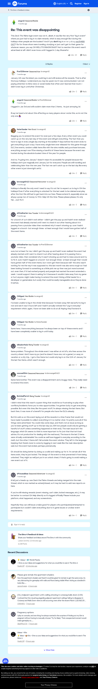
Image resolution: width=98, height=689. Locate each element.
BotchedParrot (23, 396)
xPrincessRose (22, 474)
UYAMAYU (21, 604)
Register (78, 4)
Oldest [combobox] (86, 64)
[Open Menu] (88, 10)
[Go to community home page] (19, 3)
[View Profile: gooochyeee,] (13, 576)
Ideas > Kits (22, 632)
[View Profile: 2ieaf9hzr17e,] (13, 614)
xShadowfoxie (22, 345)
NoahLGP (20, 566)
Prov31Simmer (23, 71)
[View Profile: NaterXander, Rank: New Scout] (13, 130)
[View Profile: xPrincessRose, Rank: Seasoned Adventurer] (13, 475)
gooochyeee (22, 586)
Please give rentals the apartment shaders (35, 575)
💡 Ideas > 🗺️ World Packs (28, 560)
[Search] (71, 3)
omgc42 (21, 21)
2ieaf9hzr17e (22, 624)
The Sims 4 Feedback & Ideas (19, 10)
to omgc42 (45, 71)
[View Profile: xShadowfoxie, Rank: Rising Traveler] (13, 346)
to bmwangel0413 (46, 213)
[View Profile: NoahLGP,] (13, 561)
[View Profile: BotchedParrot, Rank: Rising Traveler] (13, 397)
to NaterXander (40, 322)
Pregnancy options (25, 612)
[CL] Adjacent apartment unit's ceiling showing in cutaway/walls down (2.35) (50, 595)
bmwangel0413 (23, 182)
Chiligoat (20, 296)
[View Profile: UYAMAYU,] (13, 596)
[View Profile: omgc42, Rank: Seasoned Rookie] (14, 22)
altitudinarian (22, 213)
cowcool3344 (22, 373)
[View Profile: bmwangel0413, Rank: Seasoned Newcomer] (13, 183)
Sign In (86, 4)
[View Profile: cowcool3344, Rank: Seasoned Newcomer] (13, 374)
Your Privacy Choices (49, 685)
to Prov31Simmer (44, 100)
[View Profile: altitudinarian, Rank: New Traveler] (13, 214)
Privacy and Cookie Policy (30, 677)
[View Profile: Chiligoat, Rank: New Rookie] (13, 297)
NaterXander (22, 129)
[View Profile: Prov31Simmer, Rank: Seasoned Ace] (13, 73)
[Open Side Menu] (9, 3)
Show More (50, 650)
